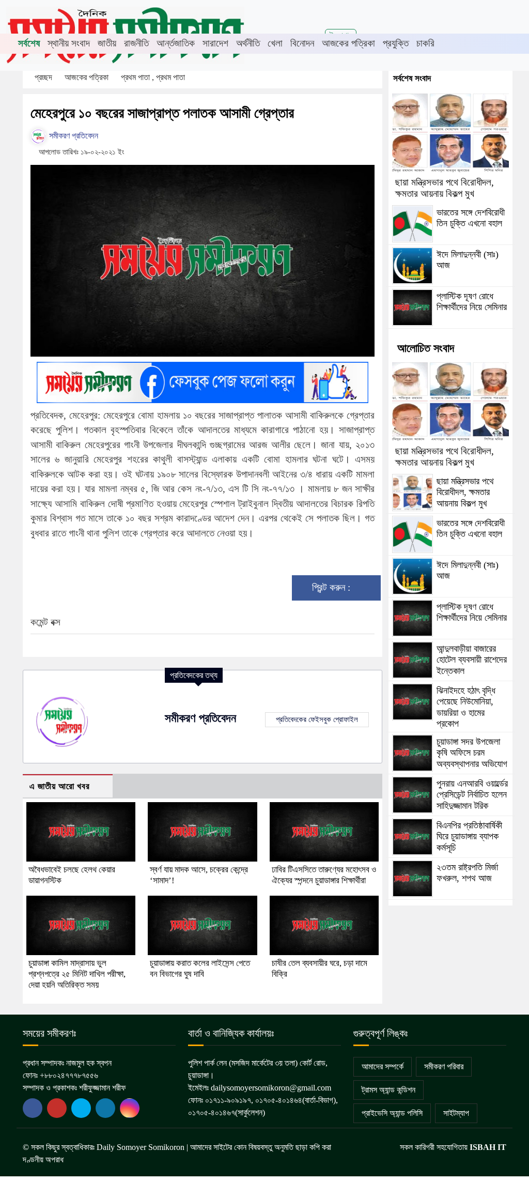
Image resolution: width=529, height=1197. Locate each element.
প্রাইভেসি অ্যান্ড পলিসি (392, 1113)
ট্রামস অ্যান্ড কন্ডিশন (388, 1089)
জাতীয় (107, 43)
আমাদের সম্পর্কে (382, 1066)
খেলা (275, 43)
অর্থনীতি (248, 43)
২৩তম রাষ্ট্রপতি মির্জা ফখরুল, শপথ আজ (467, 873)
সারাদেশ (215, 43)
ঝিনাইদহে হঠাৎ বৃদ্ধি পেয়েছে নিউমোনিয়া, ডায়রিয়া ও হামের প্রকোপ (466, 707)
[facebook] (32, 1108)
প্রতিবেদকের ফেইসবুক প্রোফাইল (317, 719)
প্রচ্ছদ (43, 77)
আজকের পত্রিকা (348, 43)
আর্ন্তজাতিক (176, 43)
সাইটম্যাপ (456, 1113)
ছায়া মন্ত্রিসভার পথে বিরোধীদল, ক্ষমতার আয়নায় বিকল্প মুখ (444, 188)
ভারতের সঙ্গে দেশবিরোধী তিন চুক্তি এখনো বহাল (471, 218)
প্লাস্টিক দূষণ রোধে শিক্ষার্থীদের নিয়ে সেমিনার (472, 302)
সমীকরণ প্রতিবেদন (72, 135)
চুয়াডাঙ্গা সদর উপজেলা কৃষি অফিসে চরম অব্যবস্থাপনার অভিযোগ (472, 752)
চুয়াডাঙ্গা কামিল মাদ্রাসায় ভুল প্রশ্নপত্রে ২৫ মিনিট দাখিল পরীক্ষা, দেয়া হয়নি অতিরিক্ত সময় (77, 974)
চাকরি (425, 43)
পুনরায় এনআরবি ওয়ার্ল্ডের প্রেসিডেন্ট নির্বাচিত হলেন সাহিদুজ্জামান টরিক (472, 794)
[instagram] (129, 1108)
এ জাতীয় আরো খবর (59, 786)
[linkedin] (105, 1108)
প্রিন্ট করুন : (332, 587)
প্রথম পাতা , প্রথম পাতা (154, 77)
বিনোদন (302, 43)
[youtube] (81, 1108)
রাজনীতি (136, 43)
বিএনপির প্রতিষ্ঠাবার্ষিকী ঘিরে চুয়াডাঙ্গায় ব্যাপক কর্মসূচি (469, 836)
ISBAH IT (488, 1147)
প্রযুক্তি (396, 43)
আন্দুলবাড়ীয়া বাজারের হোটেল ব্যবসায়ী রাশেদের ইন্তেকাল (472, 659)
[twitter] (57, 1108)
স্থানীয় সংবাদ (69, 43)
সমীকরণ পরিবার (443, 1066)
